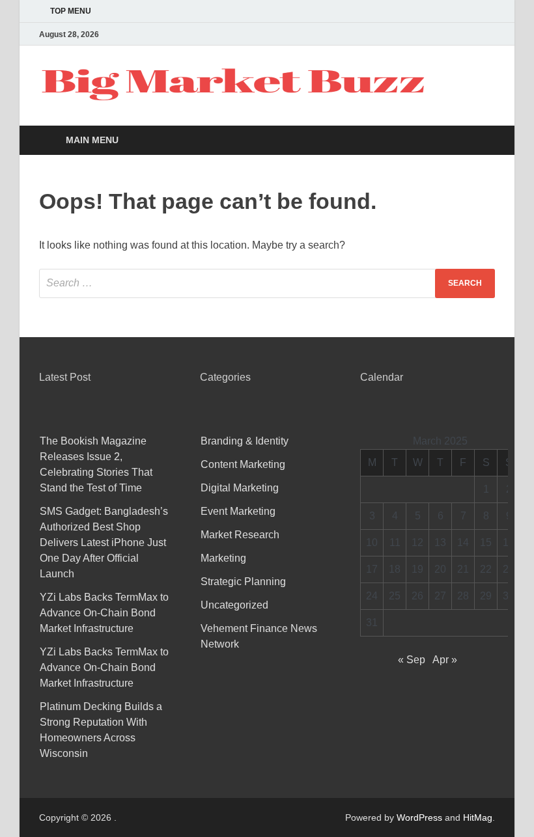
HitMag (477, 817)
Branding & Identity (244, 440)
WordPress (419, 817)
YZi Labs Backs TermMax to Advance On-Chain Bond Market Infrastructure (104, 613)
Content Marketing (243, 464)
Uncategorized (234, 605)
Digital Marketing (240, 487)
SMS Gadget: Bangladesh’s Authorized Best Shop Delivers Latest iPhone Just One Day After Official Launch (104, 542)
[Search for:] (267, 283)
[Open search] (482, 141)
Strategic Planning (243, 581)
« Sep (411, 659)
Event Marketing (238, 511)
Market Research (240, 534)
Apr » (444, 659)
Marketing (223, 558)
